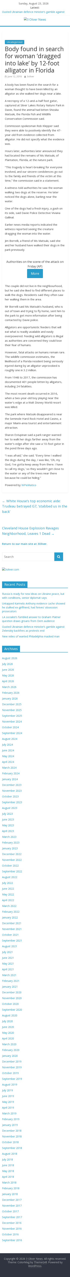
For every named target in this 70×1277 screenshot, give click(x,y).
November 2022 (12, 860)
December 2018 (11, 1130)
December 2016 (11, 1223)
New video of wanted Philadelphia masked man (31, 636)
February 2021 (10, 981)
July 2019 (7, 1090)
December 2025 (11, 704)
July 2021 (7, 952)
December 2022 (11, 854)
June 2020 (8, 1027)
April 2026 (8, 681)
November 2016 (12, 1228)
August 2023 (9, 808)
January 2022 (10, 917)
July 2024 (7, 744)
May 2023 (8, 825)
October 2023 (10, 796)
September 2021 (12, 940)
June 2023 (8, 819)
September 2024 (12, 733)
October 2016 (10, 1234)
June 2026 (8, 669)
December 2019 (11, 1061)
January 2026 (10, 698)
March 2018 (9, 1182)
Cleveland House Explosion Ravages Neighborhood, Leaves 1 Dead (30, 531)
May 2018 (8, 1171)
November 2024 (12, 721)
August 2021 (9, 946)
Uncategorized (14, 42)
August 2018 (9, 1153)
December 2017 (11, 1200)
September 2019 (12, 1079)
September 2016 (12, 1240)
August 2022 (9, 877)
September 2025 (12, 715)
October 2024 (10, 727)
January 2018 (10, 1194)
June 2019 (8, 1096)
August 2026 (9, 658)
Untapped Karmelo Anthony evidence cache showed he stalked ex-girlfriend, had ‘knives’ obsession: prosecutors (33, 607)
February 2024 (10, 773)
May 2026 (8, 675)
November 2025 (12, 710)
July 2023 (7, 813)
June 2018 (8, 1165)
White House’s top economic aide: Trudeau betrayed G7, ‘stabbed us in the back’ (34, 506)
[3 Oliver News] (35, 19)
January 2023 (10, 848)
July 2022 (7, 883)
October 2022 (10, 865)
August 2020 (9, 1015)
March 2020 (9, 1044)
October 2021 (10, 934)
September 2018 (12, 1148)
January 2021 (10, 986)
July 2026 (7, 664)
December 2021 (11, 923)
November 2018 (12, 1136)
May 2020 (8, 1032)
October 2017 (10, 1211)
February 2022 (10, 911)
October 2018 (10, 1142)
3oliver (30, 76)
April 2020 (8, 1038)
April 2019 (8, 1107)
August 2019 (9, 1084)
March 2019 (9, 1113)
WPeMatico (28, 485)
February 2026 (10, 692)
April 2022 (8, 900)
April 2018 (8, 1176)
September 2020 (12, 1009)
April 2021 (8, 969)
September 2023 (12, 802)
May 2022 (8, 894)
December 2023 (11, 785)
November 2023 (12, 790)
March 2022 (9, 906)
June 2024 (8, 750)
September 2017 (12, 1217)
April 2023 (8, 831)
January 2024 (10, 779)
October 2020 (10, 1004)
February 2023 (10, 842)
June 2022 (8, 888)
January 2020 (10, 1055)
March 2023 (9, 837)
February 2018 (10, 1188)
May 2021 (8, 963)
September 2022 (12, 871)
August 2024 (9, 739)
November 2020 (12, 998)
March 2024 (9, 767)
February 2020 (10, 1050)
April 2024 (8, 762)
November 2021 (12, 929)
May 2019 (8, 1102)
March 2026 (9, 687)
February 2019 (10, 1119)
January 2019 (10, 1125)
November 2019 (12, 1067)
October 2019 (10, 1073)
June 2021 (8, 958)
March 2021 (9, 975)
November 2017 (12, 1205)
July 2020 (7, 1021)
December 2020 (11, 992)
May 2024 (8, 756)
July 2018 (7, 1159)
